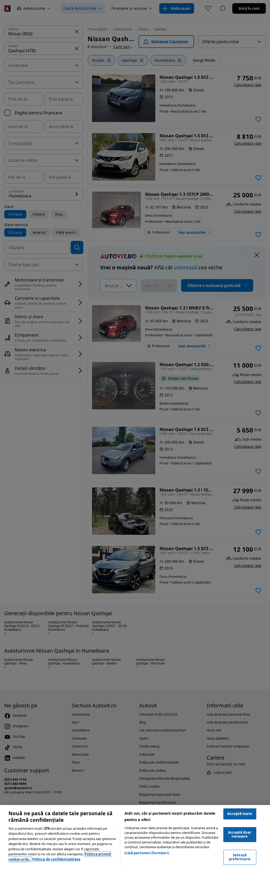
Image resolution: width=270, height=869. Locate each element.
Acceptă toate (239, 813)
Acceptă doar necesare (239, 834)
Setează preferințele (239, 857)
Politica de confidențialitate (56, 859)
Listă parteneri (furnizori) (146, 853)
